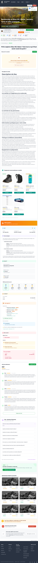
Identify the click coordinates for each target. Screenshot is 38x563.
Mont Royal (25, 557)
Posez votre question (32, 459)
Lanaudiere (18, 551)
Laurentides (18, 548)
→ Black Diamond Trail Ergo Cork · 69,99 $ (12, 313)
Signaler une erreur (31, 533)
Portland (32, 546)
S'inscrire (34, 5)
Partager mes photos (19, 65)
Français (34, 4)
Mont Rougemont (26, 555)
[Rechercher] (30, 4)
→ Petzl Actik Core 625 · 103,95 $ (11, 315)
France (10, 550)
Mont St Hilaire (25, 546)
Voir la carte (28, 32)
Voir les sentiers (31, 526)
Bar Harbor (32, 550)
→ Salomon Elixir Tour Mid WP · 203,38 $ (12, 308)
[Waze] (34, 228)
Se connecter (30, 5)
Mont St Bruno (25, 548)
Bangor (32, 548)
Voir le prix (6, 192)
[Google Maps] (32, 228)
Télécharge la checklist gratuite (10, 469)
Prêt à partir (21, 32)
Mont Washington (26, 553)
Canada (10, 546)
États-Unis (10, 548)
